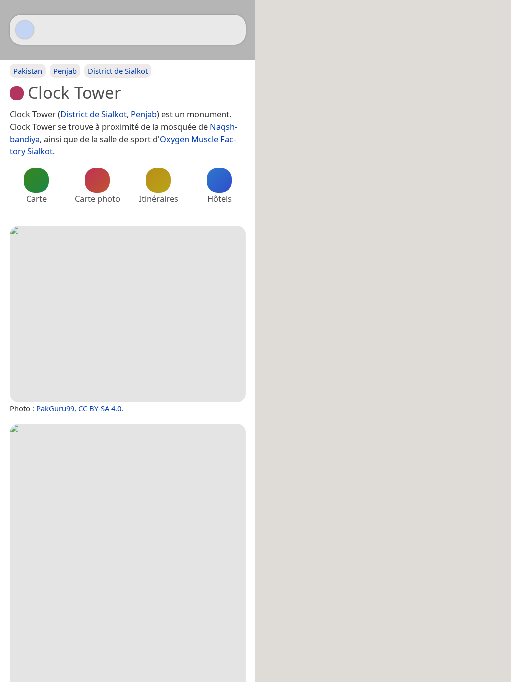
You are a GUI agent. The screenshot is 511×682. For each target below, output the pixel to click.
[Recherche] (233, 30)
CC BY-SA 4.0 (99, 408)
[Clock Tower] (128, 314)
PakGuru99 (55, 408)
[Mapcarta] (25, 30)
